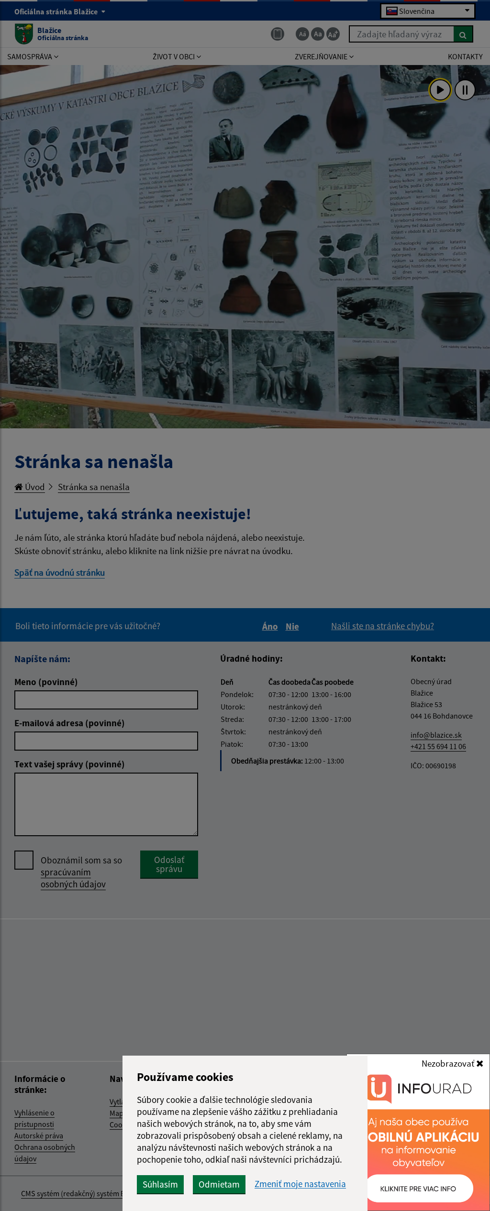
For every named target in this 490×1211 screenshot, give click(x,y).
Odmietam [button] (219, 1184)
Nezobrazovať (449, 1063)
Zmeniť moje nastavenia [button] (300, 1184)
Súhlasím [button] (160, 1184)
